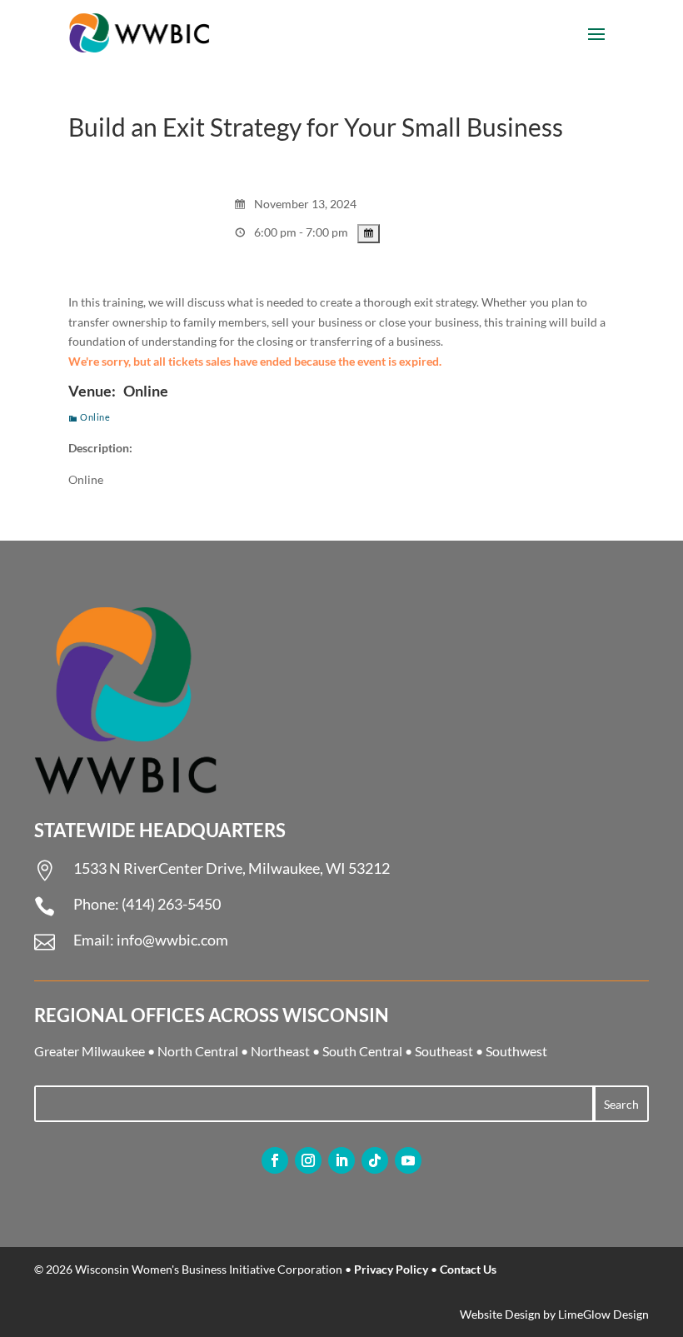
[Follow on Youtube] (408, 1160)
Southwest (516, 1051)
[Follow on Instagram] (308, 1160)
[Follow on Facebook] (275, 1160)
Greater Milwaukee (89, 1051)
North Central (197, 1051)
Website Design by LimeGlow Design (554, 1314)
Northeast (280, 1051)
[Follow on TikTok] (374, 1160)
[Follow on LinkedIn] (341, 1160)
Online (95, 417)
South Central (362, 1051)
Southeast (444, 1051)
